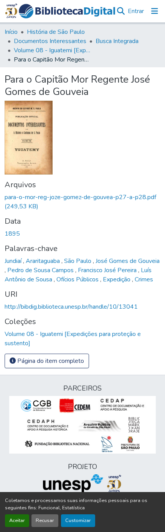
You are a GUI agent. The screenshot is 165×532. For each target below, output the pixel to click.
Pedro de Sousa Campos (41, 270)
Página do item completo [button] (50, 361)
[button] (67, 11)
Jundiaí (14, 261)
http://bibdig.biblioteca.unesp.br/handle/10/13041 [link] (71, 307)
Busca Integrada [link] (117, 41)
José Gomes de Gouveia (128, 261)
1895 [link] (12, 233)
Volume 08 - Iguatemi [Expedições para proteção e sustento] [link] (52, 50)
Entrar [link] (136, 11)
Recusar (45, 520)
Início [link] (11, 32)
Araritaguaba (43, 261)
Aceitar (17, 520)
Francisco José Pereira (108, 270)
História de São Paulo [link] (56, 32)
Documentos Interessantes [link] (50, 41)
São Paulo (78, 261)
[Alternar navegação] (154, 11)
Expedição (117, 279)
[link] (82, 202)
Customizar (78, 520)
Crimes (144, 279)
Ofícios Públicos (78, 279)
